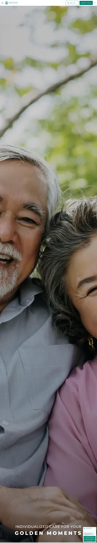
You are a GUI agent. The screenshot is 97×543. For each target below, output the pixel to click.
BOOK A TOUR (86, 3)
